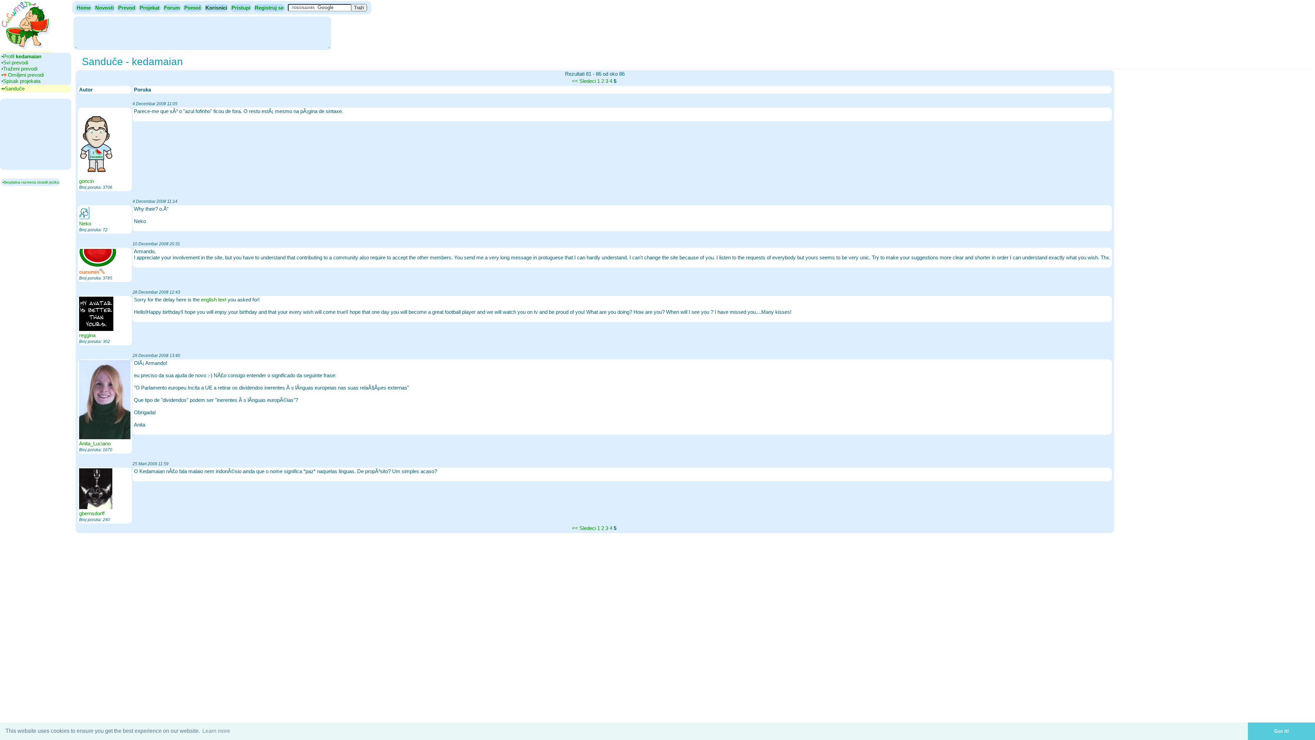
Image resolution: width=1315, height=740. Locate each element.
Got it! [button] (1281, 731)
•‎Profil (21, 56)
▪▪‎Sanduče (13, 88)
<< (575, 81)
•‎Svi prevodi (14, 62)
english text (213, 300)
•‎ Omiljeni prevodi (22, 75)
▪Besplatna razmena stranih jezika (30, 182)
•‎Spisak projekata (20, 81)
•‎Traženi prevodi (19, 69)
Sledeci (587, 81)
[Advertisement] (202, 32)
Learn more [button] (216, 731)
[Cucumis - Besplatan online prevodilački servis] (25, 49)
